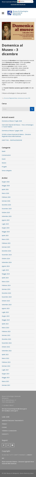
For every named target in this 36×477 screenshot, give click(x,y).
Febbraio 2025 (6, 243)
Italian (22, 1)
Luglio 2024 (5, 270)
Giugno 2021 (5, 374)
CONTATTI (5, 434)
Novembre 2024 (7, 255)
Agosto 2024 (6, 266)
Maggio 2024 (6, 274)
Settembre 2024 (6, 262)
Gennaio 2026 (6, 201)
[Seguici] (4, 445)
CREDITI (29, 455)
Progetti (4, 167)
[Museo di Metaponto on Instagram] (8, 445)
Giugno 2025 (5, 228)
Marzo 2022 (5, 358)
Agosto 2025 (6, 220)
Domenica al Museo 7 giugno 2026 (12, 130)
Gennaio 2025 (6, 247)
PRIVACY (4, 424)
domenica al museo (23, 98)
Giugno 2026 (5, 182)
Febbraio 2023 (6, 331)
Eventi (3, 159)
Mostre (4, 163)
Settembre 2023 (6, 304)
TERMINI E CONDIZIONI (9, 431)
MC (3, 458)
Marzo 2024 (5, 281)
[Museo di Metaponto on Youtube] (12, 445)
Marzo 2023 (5, 327)
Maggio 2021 (6, 377)
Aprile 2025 (5, 235)
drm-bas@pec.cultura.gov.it (10, 411)
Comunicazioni (6, 155)
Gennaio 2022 (6, 366)
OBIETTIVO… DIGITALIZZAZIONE (12, 140)
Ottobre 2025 (6, 212)
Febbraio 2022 (6, 362)
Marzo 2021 (5, 381)
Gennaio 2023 (6, 335)
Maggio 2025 (6, 232)
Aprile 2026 (5, 189)
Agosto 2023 (6, 308)
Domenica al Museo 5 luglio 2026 (12, 121)
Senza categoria (6, 170)
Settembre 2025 (6, 216)
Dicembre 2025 (6, 205)
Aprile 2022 (5, 354)
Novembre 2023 (7, 297)
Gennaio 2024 (6, 289)
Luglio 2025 (5, 224)
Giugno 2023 (5, 316)
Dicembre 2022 (6, 339)
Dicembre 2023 (6, 293)
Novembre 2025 (7, 208)
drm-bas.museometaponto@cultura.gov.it (14, 409)
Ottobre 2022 (6, 347)
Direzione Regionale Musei (10, 98)
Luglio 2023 (5, 312)
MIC (29, 98)
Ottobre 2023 (6, 301)
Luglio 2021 (5, 370)
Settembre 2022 (6, 351)
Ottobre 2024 (6, 258)
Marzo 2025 (5, 239)
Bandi (3, 151)
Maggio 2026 (6, 185)
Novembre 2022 (7, 343)
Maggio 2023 (6, 320)
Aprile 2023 (5, 324)
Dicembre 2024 (6, 251)
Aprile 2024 (5, 278)
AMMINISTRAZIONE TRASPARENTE (12, 420)
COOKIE (4, 427)
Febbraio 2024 (6, 285)
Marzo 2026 (5, 193)
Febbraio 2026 (6, 197)
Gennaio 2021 (6, 385)
